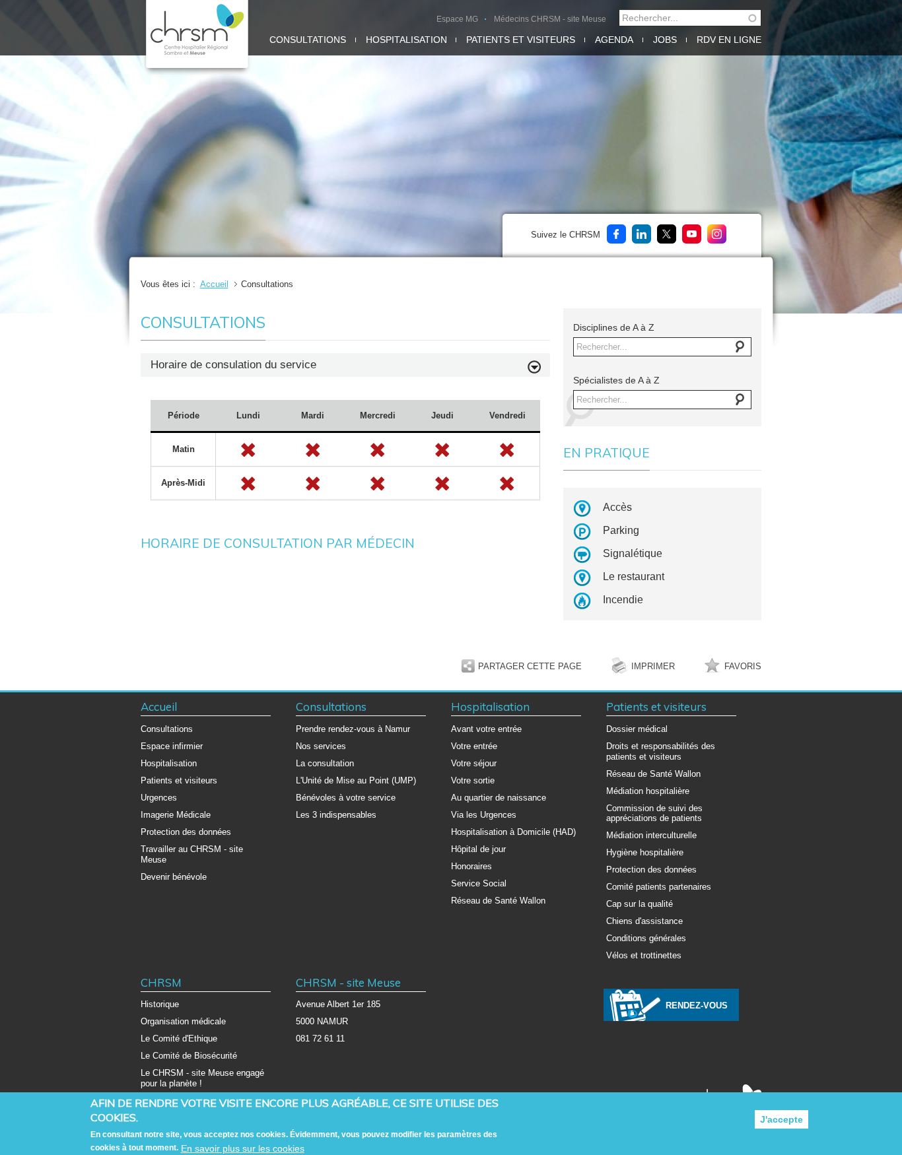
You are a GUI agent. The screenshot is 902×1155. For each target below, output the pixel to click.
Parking (621, 530)
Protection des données (186, 832)
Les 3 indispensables (336, 815)
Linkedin (641, 234)
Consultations (307, 39)
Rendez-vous (697, 1005)
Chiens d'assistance (644, 921)
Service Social (478, 883)
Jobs (665, 39)
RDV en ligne (729, 39)
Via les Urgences (483, 815)
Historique (160, 1004)
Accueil (214, 284)
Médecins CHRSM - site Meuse (550, 19)
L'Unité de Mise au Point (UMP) (356, 780)
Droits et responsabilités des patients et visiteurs (660, 751)
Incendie (623, 599)
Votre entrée (474, 746)
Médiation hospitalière (647, 791)
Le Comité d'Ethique (179, 1038)
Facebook (616, 234)
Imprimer (653, 666)
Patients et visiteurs (520, 39)
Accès (617, 507)
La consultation (325, 763)
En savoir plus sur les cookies (242, 1148)
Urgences (159, 798)
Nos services (321, 746)
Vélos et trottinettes (643, 955)
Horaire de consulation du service (233, 364)
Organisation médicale (183, 1021)
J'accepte (781, 1119)
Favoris (742, 666)
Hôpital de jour (478, 849)
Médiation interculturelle (651, 835)
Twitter (666, 234)
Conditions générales (646, 938)
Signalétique (632, 553)
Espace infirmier (172, 746)
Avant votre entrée (486, 729)
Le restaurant (633, 576)
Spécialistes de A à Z (616, 380)
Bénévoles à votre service (346, 798)
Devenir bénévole (174, 877)
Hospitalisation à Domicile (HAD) (513, 832)
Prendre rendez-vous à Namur (353, 729)
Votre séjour (474, 763)
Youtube (691, 234)
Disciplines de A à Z (613, 327)
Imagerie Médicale (176, 815)
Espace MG (457, 19)
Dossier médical (637, 729)
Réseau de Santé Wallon (498, 901)
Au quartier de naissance (498, 798)
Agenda (614, 39)
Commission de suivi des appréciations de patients (654, 813)
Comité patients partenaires (658, 887)
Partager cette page (530, 666)
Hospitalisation (406, 39)
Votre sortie (473, 780)
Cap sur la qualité (639, 904)
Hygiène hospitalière (644, 852)
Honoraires (471, 866)
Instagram (716, 234)
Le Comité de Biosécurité (189, 1056)
